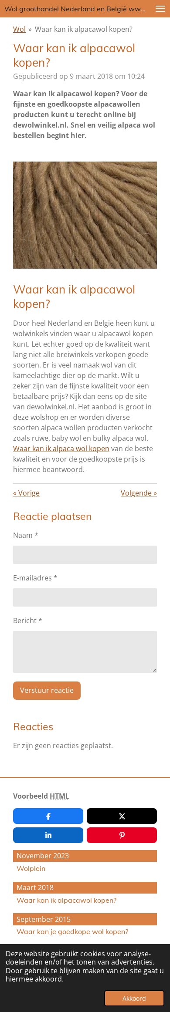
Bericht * (27, 620)
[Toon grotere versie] (85, 215)
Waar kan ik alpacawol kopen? (84, 29)
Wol (19, 29)
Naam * (25, 535)
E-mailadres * (35, 578)
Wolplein (31, 868)
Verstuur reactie (47, 690)
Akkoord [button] (134, 998)
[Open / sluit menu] (160, 8)
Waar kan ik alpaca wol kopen (61, 448)
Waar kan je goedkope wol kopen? (72, 931)
